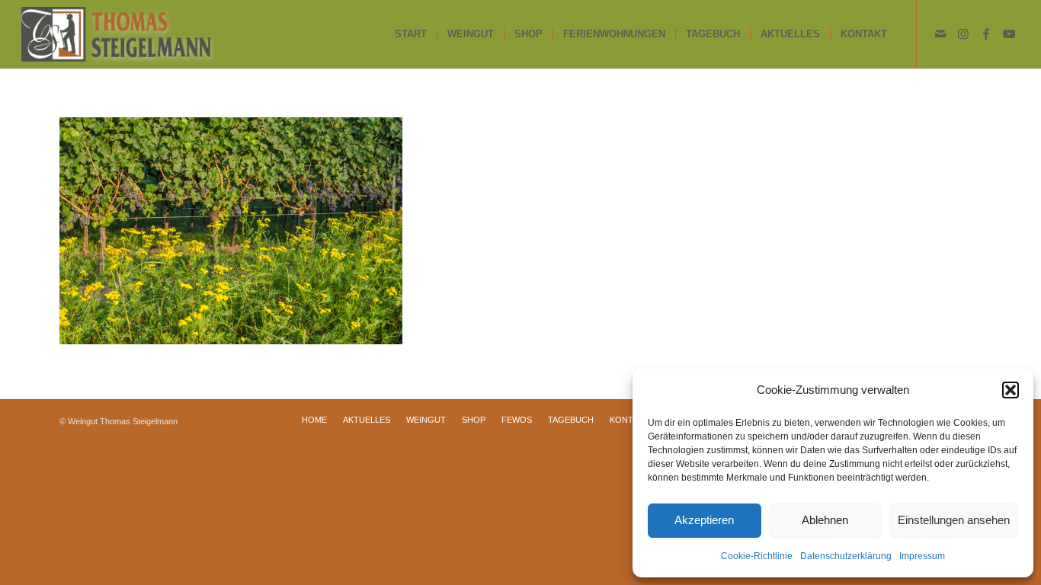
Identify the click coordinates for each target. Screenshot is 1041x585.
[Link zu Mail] (940, 33)
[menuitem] (411, 34)
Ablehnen (825, 519)
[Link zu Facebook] (986, 33)
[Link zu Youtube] (1009, 33)
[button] (1010, 390)
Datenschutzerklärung (846, 556)
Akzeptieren (704, 519)
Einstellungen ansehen (954, 519)
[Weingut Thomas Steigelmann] (117, 34)
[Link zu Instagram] (963, 33)
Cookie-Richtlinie (757, 556)
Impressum (922, 556)
